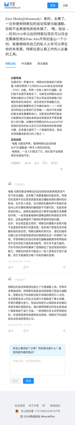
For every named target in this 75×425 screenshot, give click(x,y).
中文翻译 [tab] (26, 63)
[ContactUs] (44, 405)
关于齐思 (34, 405)
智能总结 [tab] (10, 63)
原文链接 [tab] (43, 63)
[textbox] (37, 366)
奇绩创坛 (55, 405)
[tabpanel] (37, 229)
